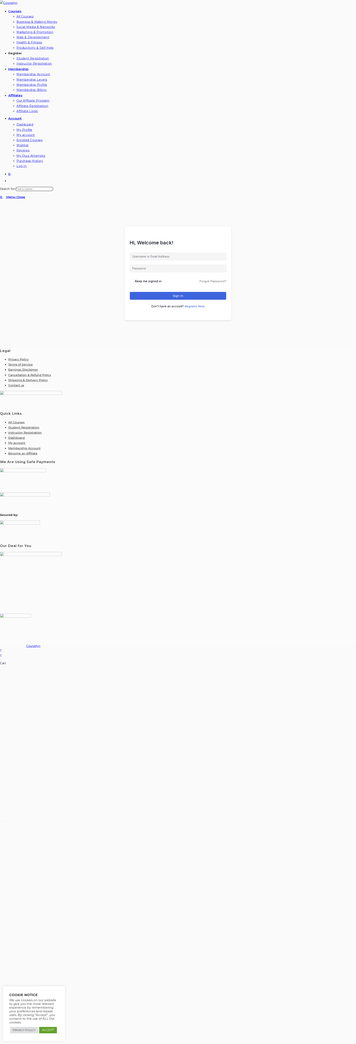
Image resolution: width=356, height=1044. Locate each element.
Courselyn (33, 646)
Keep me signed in (148, 281)
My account (16, 443)
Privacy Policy (18, 359)
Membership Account (24, 448)
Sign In (178, 296)
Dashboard (16, 438)
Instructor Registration (25, 432)
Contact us (16, 385)
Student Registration (23, 427)
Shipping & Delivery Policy (28, 380)
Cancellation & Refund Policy (29, 375)
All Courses (16, 422)
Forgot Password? (212, 281)
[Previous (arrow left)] (1, 821)
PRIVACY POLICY (24, 1030)
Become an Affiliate (22, 453)
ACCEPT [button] (48, 1030)
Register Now (195, 306)
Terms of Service (20, 364)
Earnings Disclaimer (23, 370)
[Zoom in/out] (1, 816)
